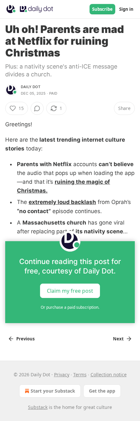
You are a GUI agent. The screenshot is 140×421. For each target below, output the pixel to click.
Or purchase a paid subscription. (70, 307)
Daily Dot (30, 87)
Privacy (61, 374)
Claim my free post (70, 290)
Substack (38, 407)
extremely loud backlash (62, 202)
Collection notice (109, 374)
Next (118, 339)
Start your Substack (53, 391)
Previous (25, 339)
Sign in (126, 9)
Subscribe (102, 9)
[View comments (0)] (37, 108)
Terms (80, 374)
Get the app (102, 391)
